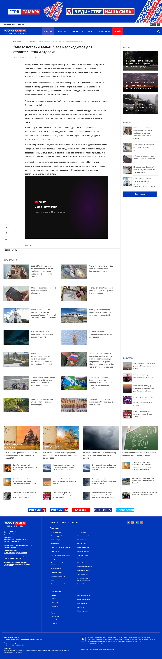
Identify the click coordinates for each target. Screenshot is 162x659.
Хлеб (52, 580)
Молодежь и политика (58, 559)
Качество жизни (82, 559)
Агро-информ (81, 543)
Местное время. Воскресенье (60, 555)
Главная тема (55, 543)
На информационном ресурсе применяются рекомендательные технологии (17, 564)
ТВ (83, 31)
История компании (83, 595)
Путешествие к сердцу (84, 566)
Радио (91, 31)
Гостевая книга (82, 603)
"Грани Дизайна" (56, 532)
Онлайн (117, 31)
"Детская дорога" (56, 536)
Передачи (54, 528)
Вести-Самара (55, 539)
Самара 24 (55, 606)
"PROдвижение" (82, 532)
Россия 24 (55, 602)
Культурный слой (83, 551)
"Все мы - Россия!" (83, 536)
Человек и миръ (82, 555)
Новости (48, 31)
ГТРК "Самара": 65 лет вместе (60, 547)
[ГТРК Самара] (15, 31)
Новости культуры (83, 547)
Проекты (74, 31)
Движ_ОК (80, 584)
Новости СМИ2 (10, 250)
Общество (28, 245)
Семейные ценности (57, 572)
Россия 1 (54, 598)
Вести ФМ (55, 623)
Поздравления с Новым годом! (58, 563)
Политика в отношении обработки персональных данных (17, 557)
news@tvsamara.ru (22, 539)
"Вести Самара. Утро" (58, 584)
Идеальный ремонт (83, 570)
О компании (104, 31)
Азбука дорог (81, 539)
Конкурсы (61, 31)
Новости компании (83, 599)
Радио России (56, 620)
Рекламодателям (82, 611)
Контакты (80, 607)
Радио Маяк (55, 616)
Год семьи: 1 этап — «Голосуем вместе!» (83, 579)
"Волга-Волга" (81, 563)
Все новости (140, 194)
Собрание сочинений (58, 576)
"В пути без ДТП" (82, 574)
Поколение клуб (56, 568)
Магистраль (55, 551)
